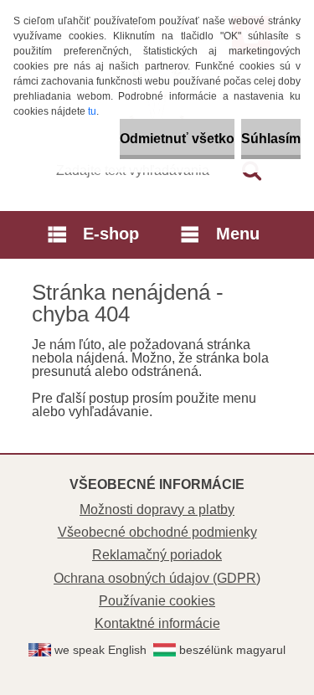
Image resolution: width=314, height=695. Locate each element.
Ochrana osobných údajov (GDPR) (157, 578)
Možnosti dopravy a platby (157, 509)
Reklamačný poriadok (157, 555)
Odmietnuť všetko (177, 138)
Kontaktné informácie (157, 623)
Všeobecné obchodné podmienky (157, 532)
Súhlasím (271, 138)
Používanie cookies (157, 601)
